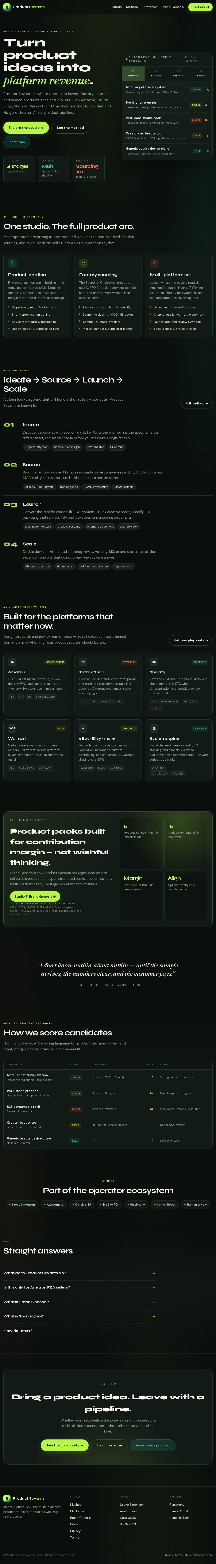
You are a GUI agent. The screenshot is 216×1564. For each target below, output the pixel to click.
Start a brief (200, 7)
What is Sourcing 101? (23, 1316)
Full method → (197, 403)
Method (132, 7)
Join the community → (64, 1445)
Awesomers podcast (153, 1445)
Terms (74, 1538)
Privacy (75, 1531)
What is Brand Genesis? (26, 1302)
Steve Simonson (23, 1204)
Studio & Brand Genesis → (35, 896)
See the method (70, 127)
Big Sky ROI (110, 1204)
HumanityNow (197, 1204)
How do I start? (17, 1331)
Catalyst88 (83, 1204)
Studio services (109, 1445)
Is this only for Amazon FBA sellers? (36, 1287)
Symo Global (166, 1204)
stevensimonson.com (199, 1555)
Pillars (74, 1524)
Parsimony (137, 1204)
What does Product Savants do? (34, 1273)
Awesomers (55, 1204)
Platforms (150, 7)
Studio (117, 7)
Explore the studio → (26, 127)
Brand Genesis (173, 7)
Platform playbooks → (190, 640)
